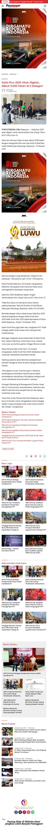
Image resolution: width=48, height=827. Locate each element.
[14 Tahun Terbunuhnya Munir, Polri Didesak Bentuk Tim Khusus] (7, 752)
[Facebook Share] (26, 456)
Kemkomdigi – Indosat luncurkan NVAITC (10, 550)
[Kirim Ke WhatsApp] (44, 456)
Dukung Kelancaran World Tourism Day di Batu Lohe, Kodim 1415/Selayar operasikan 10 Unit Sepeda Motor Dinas (30, 731)
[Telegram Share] (40, 456)
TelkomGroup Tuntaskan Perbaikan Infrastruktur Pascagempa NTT (20, 426)
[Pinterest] (24, 812)
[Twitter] (20, 812)
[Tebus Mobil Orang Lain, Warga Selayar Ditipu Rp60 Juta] (35, 684)
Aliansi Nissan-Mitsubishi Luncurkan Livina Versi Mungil (30, 782)
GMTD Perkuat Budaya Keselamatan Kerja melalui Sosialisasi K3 (20, 416)
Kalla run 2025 (8, 449)
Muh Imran (9, 90)
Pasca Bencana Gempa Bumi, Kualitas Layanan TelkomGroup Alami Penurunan (34, 551)
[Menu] (3, 6)
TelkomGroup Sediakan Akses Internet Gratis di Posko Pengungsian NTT (22, 431)
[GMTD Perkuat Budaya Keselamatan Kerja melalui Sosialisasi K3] (12, 472)
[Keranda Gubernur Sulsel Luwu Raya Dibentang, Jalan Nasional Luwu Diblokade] (7, 762)
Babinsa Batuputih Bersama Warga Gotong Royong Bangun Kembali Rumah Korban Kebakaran (34, 702)
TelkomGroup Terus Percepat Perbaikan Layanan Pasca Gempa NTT (22, 442)
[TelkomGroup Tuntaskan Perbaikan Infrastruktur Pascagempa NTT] (12, 495)
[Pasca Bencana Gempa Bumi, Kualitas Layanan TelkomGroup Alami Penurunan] (35, 541)
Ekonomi (5, 79)
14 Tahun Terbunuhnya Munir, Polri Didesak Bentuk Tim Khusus (30, 751)
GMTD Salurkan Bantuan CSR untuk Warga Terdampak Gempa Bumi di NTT (22, 421)
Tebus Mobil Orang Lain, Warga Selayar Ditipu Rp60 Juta (34, 694)
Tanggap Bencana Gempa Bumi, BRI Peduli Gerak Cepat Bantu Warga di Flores (22, 437)
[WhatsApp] (32, 812)
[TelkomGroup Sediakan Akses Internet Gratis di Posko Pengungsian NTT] (35, 495)
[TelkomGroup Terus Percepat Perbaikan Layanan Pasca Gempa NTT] (35, 518)
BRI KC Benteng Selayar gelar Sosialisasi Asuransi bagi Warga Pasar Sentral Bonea (30, 741)
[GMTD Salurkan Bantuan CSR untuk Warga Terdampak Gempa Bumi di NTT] (35, 472)
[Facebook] (16, 812)
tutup (3, 819)
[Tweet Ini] (31, 456)
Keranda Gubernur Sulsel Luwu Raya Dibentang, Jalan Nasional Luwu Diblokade (30, 761)
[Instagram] (28, 812)
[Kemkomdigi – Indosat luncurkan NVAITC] (12, 541)
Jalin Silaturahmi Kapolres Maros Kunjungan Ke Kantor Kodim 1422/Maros (11, 702)
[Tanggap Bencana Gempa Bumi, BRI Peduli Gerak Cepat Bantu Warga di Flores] (12, 518)
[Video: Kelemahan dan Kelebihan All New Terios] (7, 772)
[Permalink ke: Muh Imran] (3, 90)
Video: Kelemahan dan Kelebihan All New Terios (30, 772)
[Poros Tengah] (12, 6)
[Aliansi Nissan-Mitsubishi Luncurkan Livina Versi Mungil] (7, 782)
